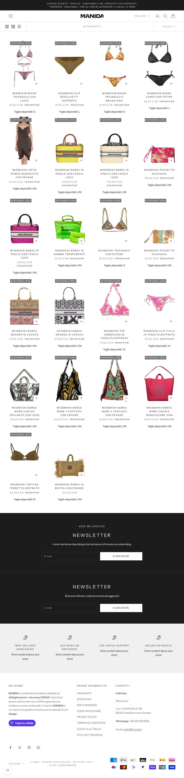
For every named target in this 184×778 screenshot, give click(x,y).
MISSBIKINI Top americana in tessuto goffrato (114, 335)
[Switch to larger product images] (7, 26)
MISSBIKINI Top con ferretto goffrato (25, 486)
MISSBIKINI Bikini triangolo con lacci (25, 97)
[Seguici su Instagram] (29, 747)
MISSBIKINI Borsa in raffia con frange (69, 486)
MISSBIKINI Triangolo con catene (114, 252)
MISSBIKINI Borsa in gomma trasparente (70, 252)
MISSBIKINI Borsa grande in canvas (24, 333)
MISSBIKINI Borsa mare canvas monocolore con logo (159, 411)
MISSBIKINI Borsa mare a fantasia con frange (69, 411)
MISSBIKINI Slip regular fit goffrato (69, 97)
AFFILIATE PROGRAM (90, 735)
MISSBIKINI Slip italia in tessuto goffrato (159, 333)
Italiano (140, 16)
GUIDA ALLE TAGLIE (89, 729)
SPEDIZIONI (84, 699)
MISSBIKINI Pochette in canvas (159, 172)
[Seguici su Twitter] (20, 747)
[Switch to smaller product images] (13, 26)
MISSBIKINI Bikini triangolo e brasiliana (114, 97)
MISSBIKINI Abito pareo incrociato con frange (24, 174)
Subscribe (121, 556)
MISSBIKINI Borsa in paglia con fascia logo (69, 174)
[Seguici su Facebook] (10, 747)
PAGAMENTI (84, 693)
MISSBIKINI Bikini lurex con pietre (159, 95)
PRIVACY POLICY (87, 717)
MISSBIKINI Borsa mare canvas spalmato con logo (25, 411)
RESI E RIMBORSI (87, 705)
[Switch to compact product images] (19, 26)
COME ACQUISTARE (89, 711)
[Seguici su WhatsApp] (38, 747)
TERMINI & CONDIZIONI (91, 722)
